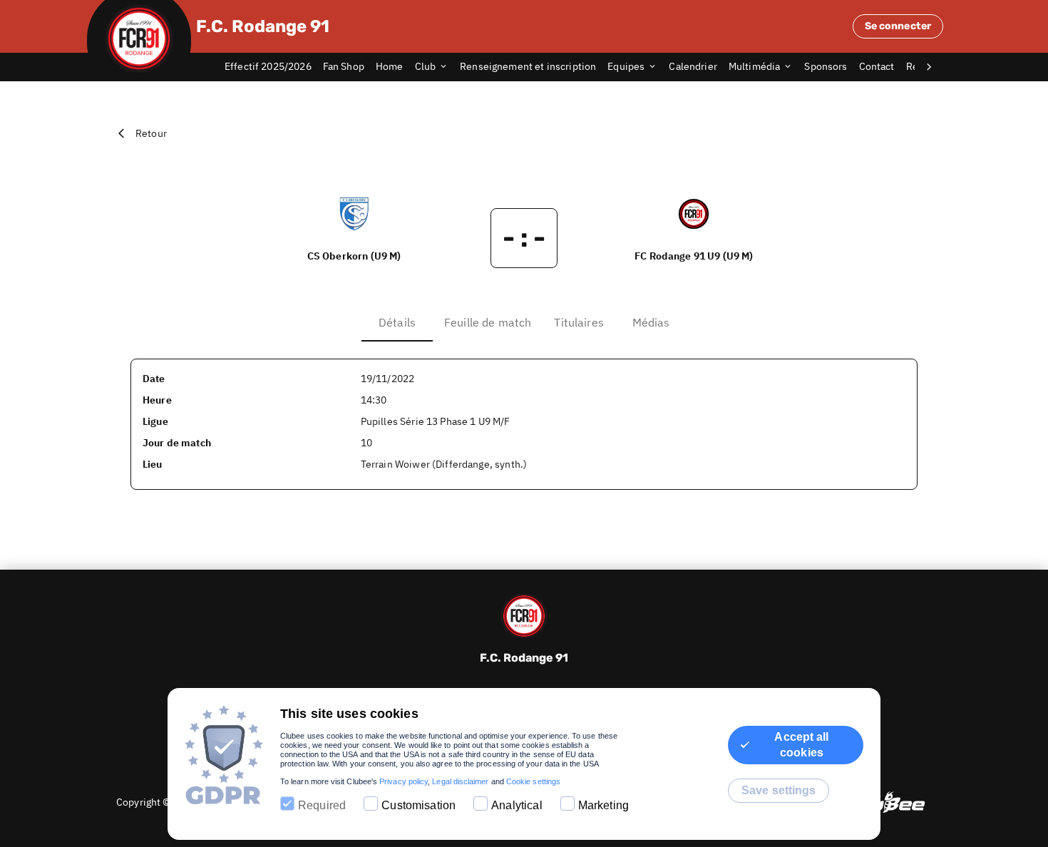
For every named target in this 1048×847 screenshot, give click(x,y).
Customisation (418, 805)
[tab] (274, 67)
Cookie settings (533, 781)
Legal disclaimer (460, 781)
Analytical (517, 805)
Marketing (603, 805)
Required (322, 805)
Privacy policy (403, 781)
